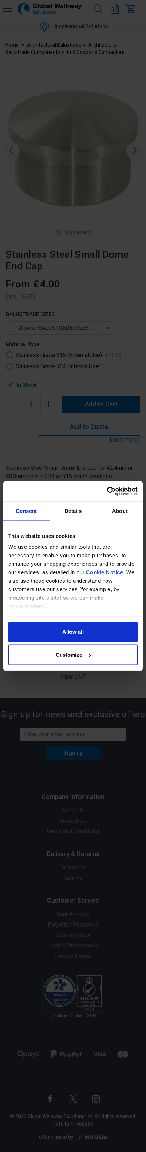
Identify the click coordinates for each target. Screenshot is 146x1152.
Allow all (73, 632)
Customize (69, 655)
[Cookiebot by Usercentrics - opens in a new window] (107, 491)
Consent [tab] (26, 511)
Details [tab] (73, 511)
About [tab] (120, 511)
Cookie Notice (104, 572)
